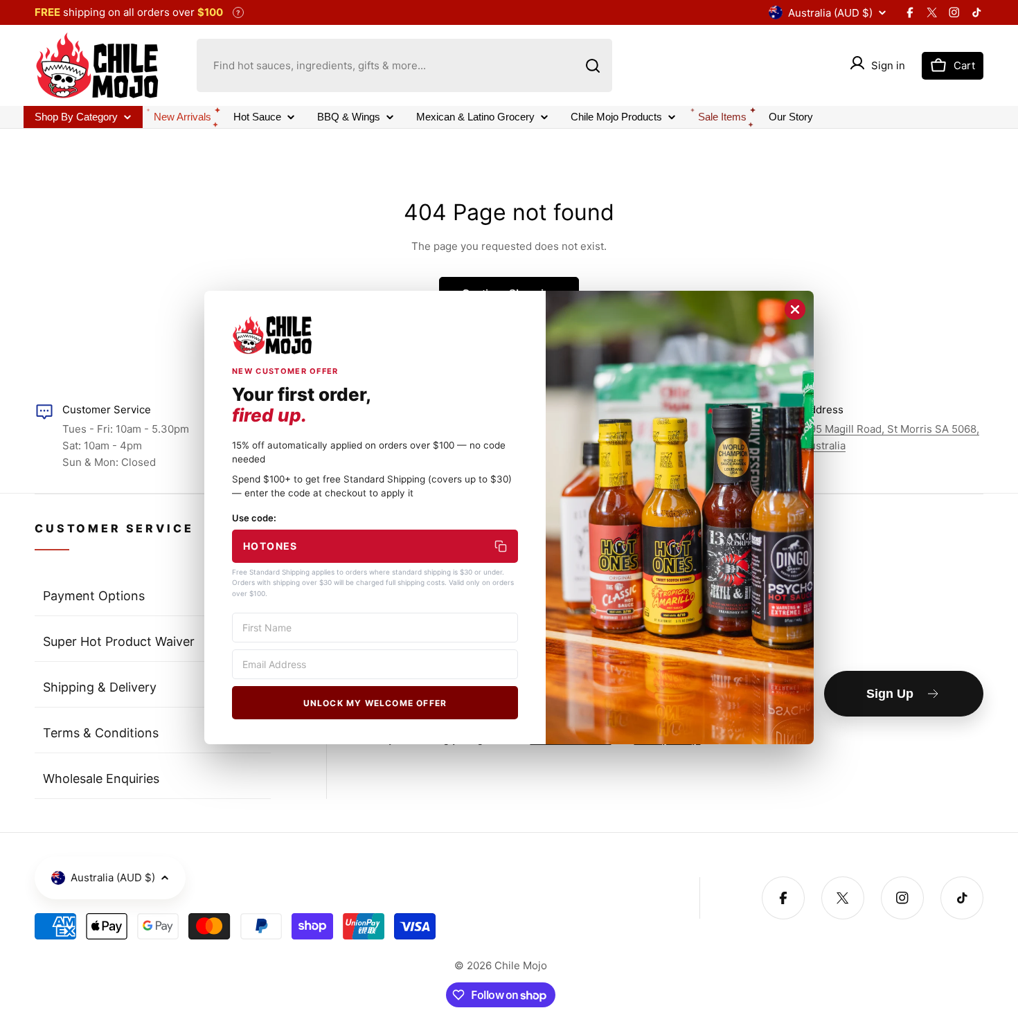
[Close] (795, 309)
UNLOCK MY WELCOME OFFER (375, 703)
